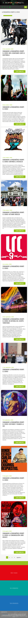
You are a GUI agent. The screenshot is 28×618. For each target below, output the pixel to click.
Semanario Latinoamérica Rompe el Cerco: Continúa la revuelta (13, 160)
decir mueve (14, 573)
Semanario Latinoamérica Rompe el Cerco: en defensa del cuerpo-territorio (13, 321)
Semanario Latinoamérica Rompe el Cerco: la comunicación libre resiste (13, 535)
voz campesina (14, 588)
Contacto (4, 612)
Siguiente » (19, 557)
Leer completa (20, 71)
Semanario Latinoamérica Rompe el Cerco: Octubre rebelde (13, 213)
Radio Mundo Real (5, 614)
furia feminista (14, 603)
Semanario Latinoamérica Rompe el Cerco (13, 108)
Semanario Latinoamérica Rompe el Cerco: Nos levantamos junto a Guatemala (14, 53)
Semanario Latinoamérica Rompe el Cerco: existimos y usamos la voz (13, 424)
